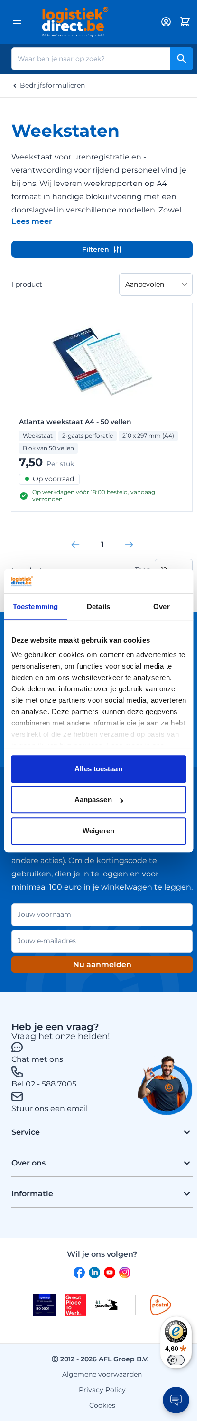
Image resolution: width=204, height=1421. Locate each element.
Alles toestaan (98, 769)
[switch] (176, 1360)
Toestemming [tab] (35, 606)
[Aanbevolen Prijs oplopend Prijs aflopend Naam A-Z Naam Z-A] (156, 284)
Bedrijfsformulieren (52, 85)
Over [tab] (161, 606)
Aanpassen (93, 800)
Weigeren (98, 831)
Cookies (102, 1405)
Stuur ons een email (49, 1108)
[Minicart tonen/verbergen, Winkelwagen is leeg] (185, 21)
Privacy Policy (102, 1390)
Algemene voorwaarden (102, 1374)
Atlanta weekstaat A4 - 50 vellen (75, 422)
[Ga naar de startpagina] (90, 22)
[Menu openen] (17, 20)
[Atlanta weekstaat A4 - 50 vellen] (102, 361)
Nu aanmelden (102, 964)
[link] (75, 544)
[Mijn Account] (166, 21)
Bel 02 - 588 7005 (43, 1083)
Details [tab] (98, 606)
